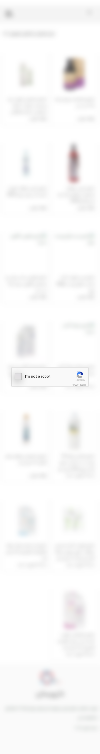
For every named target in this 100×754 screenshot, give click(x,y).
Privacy (75, 385)
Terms (83, 385)
